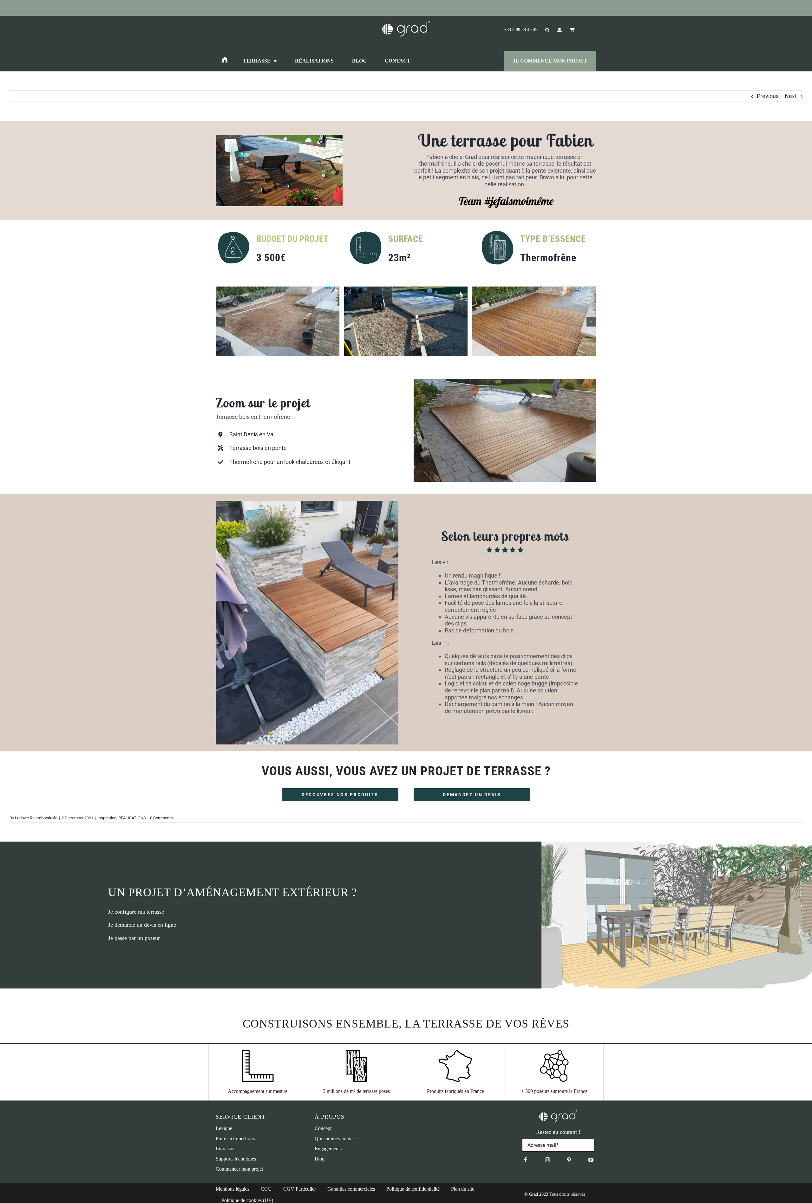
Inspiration (106, 818)
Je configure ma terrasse (136, 912)
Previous (768, 96)
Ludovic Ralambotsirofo (36, 818)
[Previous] (220, 322)
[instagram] (547, 1159)
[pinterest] (569, 1159)
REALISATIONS (132, 818)
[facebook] (525, 1159)
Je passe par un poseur (134, 938)
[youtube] (590, 1159)
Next (791, 96)
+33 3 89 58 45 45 (520, 29)
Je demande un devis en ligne (142, 925)
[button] (543, 30)
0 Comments (161, 818)
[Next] (591, 322)
